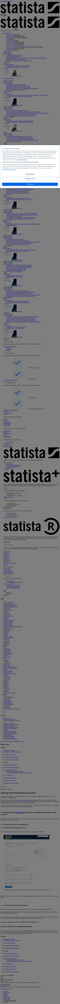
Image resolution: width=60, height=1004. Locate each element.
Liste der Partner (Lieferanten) (9, 169)
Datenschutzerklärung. (22, 159)
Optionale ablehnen (30, 174)
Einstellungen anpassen (30, 178)
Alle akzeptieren (30, 184)
